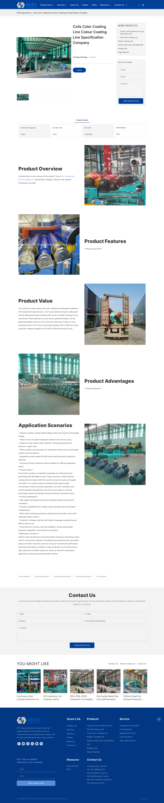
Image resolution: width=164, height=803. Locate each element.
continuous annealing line (83, 576)
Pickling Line (113, 664)
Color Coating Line (67, 176)
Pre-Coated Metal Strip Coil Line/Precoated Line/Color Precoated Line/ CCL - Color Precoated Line (107, 698)
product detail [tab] (82, 120)
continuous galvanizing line (62, 576)
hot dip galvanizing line (42, 576)
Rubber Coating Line (127, 664)
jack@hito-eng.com (99, 773)
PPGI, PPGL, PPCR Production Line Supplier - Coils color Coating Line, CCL (81, 698)
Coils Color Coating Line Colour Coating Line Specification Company (60, 13)
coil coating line (101, 576)
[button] (126, 5)
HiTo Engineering (23, 13)
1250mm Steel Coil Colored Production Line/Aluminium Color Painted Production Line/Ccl (133, 698)
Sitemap (143, 799)
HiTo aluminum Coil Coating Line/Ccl (52, 697)
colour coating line (24, 576)
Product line (141, 664)
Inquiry (79, 70)
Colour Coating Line (26, 180)
